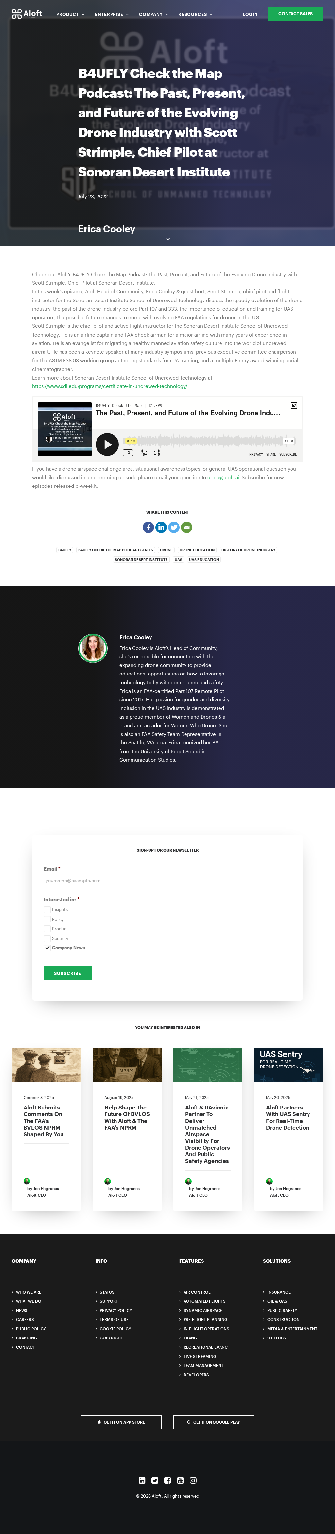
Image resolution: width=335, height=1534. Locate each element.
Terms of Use (114, 1319)
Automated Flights (205, 1301)
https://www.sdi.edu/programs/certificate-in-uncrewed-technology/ (109, 386)
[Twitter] (174, 527)
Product (67, 14)
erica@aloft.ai (223, 477)
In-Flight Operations (206, 1328)
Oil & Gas (277, 1301)
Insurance (279, 1292)
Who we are (28, 1292)
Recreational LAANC (206, 1347)
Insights (60, 909)
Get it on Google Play (216, 1422)
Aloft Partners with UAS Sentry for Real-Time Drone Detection (288, 1117)
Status (107, 1292)
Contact (25, 1347)
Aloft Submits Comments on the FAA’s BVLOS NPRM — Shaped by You (45, 1120)
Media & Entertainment (292, 1328)
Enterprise (109, 14)
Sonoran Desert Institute (141, 559)
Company (151, 14)
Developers (196, 1374)
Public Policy (31, 1328)
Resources (192, 14)
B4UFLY (64, 550)
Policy (58, 919)
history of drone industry (248, 550)
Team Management (203, 1365)
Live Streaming (200, 1356)
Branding (26, 1338)
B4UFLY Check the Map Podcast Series (115, 550)
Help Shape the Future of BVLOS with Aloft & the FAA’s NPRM (127, 1117)
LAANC (190, 1338)
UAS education (204, 559)
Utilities (276, 1338)
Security (60, 938)
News (21, 1310)
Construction (283, 1319)
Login (250, 14)
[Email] (186, 527)
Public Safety (282, 1310)
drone (166, 550)
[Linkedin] (161, 527)
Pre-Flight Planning (205, 1319)
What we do (28, 1301)
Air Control (197, 1292)
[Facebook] (148, 527)
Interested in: (61, 899)
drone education (197, 550)
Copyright (111, 1338)
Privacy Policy (116, 1310)
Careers (25, 1319)
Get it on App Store (124, 1422)
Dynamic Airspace (203, 1310)
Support (109, 1301)
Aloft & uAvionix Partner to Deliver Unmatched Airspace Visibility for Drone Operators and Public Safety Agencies (207, 1134)
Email (52, 869)
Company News (68, 947)
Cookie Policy (115, 1328)
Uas (178, 559)
